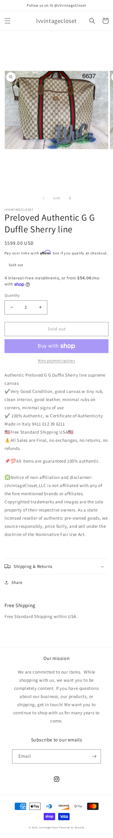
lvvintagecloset (48, 827)
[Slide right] (70, 198)
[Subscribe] (94, 756)
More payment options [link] (56, 360)
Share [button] (17, 582)
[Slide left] (43, 198)
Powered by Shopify (71, 827)
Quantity (12, 295)
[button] (7, 20)
